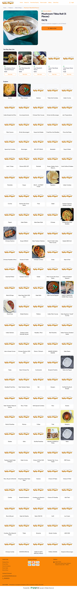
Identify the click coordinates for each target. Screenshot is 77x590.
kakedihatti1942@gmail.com (10, 575)
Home (21, 2)
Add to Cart (53, 28)
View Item (10, 74)
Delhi (27, 584)
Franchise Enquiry (34, 2)
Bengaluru (23, 584)
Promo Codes (5, 568)
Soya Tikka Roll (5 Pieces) (38, 68)
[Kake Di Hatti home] (10, 3)
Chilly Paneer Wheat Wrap (68, 68)
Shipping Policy (5, 562)
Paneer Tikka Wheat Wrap (53, 68)
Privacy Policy (5, 564)
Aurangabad (18, 584)
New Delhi (41, 584)
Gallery (50, 2)
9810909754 (6, 578)
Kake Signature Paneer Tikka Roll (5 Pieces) (9, 68)
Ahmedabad (12, 584)
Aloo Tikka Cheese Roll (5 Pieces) (24, 68)
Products (10, 7)
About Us (26, 2)
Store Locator (43, 2)
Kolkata (36, 584)
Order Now (55, 2)
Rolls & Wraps (18, 7)
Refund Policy (5, 570)
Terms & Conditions (6, 566)
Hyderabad (31, 584)
